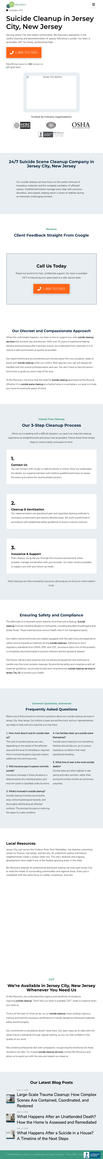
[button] (93, 4)
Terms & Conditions (56, 1154)
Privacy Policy (71, 1154)
